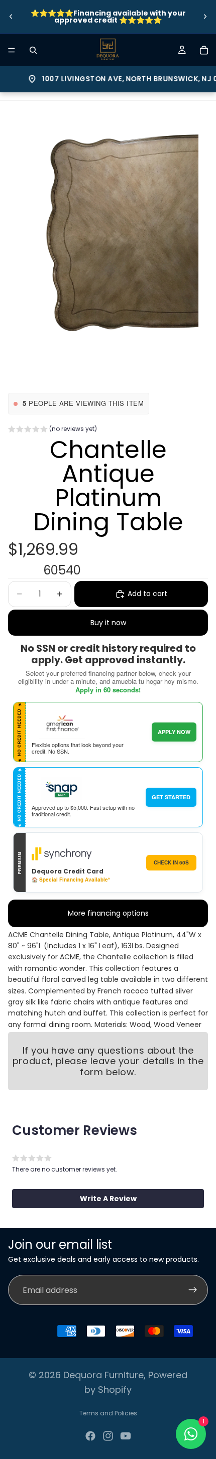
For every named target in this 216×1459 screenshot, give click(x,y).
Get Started (171, 797)
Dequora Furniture (103, 1375)
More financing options (108, 913)
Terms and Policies (108, 1413)
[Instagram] (108, 1436)
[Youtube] (126, 1436)
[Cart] (204, 50)
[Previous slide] (11, 17)
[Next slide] (205, 17)
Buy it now (108, 623)
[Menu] (11, 50)
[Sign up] (192, 1290)
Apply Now (174, 732)
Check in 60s (171, 862)
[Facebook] (90, 1436)
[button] (52, 430)
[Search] (33, 50)
